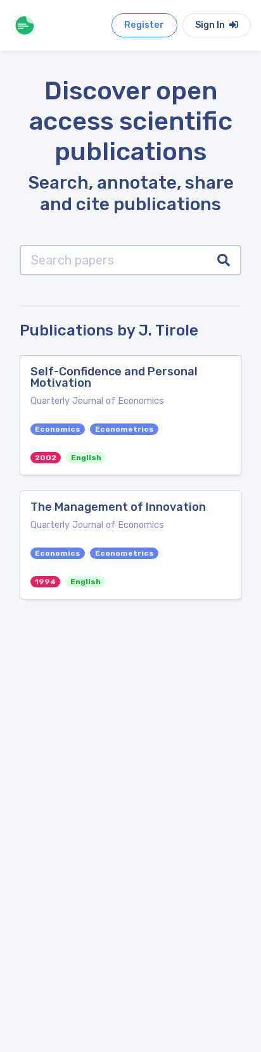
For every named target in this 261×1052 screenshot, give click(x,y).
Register (144, 25)
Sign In (211, 25)
